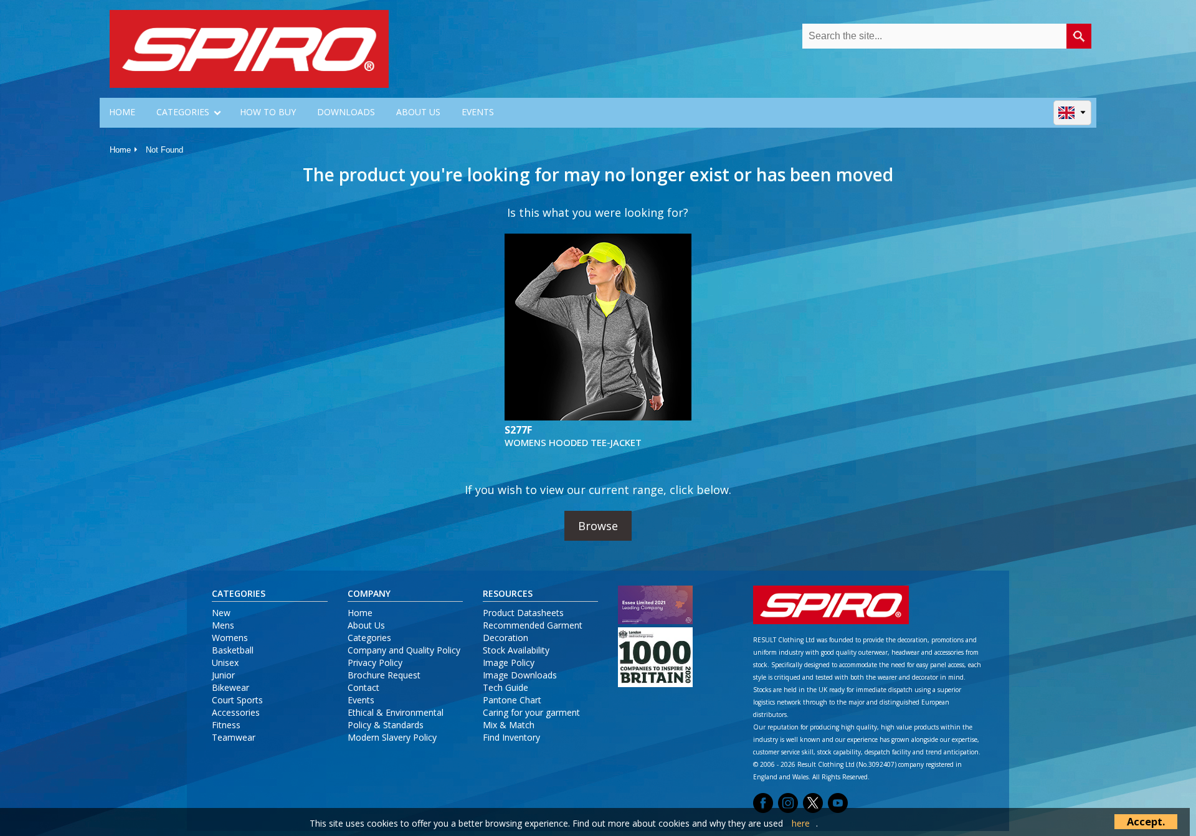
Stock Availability (516, 650)
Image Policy (508, 662)
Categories (369, 638)
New (221, 613)
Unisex (225, 662)
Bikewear (230, 687)
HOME (122, 112)
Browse (598, 525)
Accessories (236, 712)
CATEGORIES (182, 112)
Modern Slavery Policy (392, 737)
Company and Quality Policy (404, 650)
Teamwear (233, 737)
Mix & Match (508, 725)
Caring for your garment (531, 712)
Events (361, 700)
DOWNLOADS (346, 112)
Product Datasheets (523, 613)
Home (120, 149)
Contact (363, 687)
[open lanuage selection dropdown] (1072, 112)
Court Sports (237, 700)
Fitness (226, 725)
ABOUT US (418, 112)
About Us (366, 625)
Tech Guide (505, 687)
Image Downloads (520, 675)
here (801, 823)
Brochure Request (384, 675)
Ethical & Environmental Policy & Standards (396, 718)
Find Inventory (511, 737)
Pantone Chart (512, 700)
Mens (223, 625)
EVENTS (478, 112)
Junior (223, 675)
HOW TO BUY (268, 112)
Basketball (233, 650)
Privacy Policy (375, 662)
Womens (230, 638)
